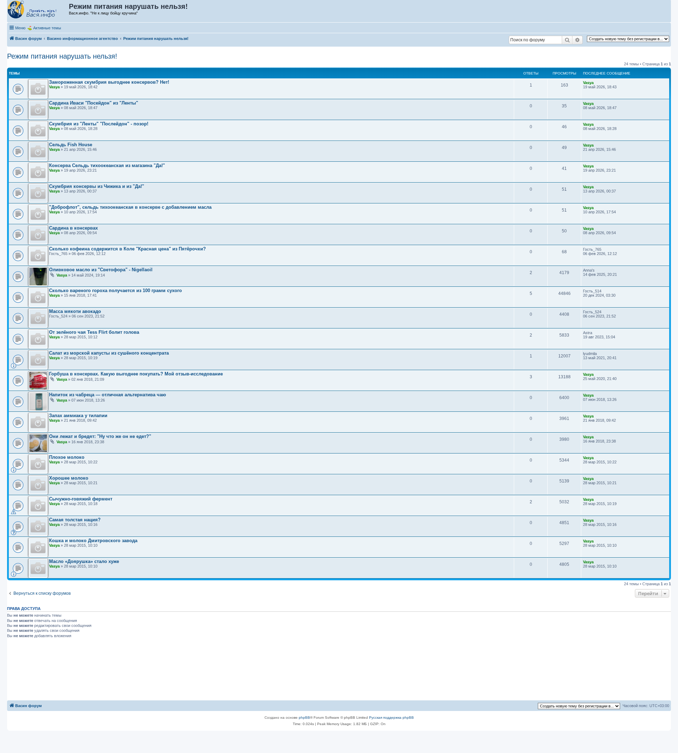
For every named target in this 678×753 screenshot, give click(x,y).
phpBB (304, 717)
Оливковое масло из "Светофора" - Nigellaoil (101, 269)
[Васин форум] (38, 10)
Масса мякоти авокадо (75, 311)
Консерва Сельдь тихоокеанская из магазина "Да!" (107, 165)
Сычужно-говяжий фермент (80, 499)
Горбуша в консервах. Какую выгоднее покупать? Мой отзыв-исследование (136, 373)
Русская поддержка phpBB (391, 717)
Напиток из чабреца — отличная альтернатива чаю (107, 394)
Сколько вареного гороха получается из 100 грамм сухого (115, 290)
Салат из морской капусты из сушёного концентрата (109, 353)
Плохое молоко (66, 457)
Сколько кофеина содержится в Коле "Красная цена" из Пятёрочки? (127, 248)
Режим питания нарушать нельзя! (62, 56)
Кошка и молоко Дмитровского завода (93, 540)
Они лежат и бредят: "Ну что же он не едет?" (100, 436)
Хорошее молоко (68, 478)
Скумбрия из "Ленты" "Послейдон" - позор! (98, 123)
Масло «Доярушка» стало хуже (84, 561)
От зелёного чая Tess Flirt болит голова (94, 332)
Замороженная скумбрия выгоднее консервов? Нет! (109, 82)
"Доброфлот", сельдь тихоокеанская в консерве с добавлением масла (130, 207)
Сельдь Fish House (70, 144)
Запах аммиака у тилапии (78, 415)
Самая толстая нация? (75, 519)
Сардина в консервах (73, 228)
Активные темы (47, 28)
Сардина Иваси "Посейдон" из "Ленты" (93, 103)
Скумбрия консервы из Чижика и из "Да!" (96, 186)
